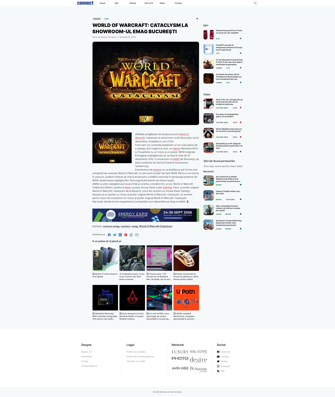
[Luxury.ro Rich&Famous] (180, 353)
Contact (178, 3)
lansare (157, 169)
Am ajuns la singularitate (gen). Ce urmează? (227, 115)
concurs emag (111, 226)
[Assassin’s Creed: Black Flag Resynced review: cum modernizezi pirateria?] (208, 224)
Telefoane (230, 199)
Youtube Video (222, 108)
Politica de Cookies (136, 351)
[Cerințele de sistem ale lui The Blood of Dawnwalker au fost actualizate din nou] (208, 78)
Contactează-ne (89, 366)
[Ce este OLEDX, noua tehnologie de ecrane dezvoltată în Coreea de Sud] (159, 298)
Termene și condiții (136, 361)
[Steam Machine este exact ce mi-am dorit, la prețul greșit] (208, 133)
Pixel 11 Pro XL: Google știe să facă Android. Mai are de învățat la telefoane (229, 101)
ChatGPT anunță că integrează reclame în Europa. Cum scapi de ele (229, 47)
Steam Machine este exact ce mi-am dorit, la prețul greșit (229, 130)
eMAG (176, 159)
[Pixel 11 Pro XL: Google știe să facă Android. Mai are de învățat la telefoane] (208, 103)
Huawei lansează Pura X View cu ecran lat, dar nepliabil (229, 31)
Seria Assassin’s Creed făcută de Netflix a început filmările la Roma (131, 316)
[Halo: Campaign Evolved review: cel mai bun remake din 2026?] (208, 210)
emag (135, 226)
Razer (128, 187)
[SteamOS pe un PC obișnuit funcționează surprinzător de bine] (208, 147)
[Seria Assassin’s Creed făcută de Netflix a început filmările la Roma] (132, 298)
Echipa (84, 361)
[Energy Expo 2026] (145, 221)
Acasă (102, 3)
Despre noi (86, 351)
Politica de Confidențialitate (140, 356)
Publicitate (86, 356)
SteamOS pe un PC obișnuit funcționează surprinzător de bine (229, 145)
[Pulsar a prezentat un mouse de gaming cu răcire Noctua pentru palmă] (186, 258)
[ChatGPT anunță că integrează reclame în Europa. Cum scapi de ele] (208, 49)
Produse (97, 19)
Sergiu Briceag (108, 37)
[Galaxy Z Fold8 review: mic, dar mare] (208, 195)
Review (133, 3)
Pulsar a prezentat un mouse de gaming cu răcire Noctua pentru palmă (186, 276)
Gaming (167, 187)
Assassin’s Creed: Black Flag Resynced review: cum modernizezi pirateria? (228, 222)
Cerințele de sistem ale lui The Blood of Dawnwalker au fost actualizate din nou (228, 76)
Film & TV (149, 3)
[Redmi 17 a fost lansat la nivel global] (105, 258)
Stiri (106, 19)
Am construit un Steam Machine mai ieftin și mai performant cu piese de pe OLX (227, 180)
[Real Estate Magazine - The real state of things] (198, 352)
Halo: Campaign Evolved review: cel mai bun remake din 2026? (228, 208)
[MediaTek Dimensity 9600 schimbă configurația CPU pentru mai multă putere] (105, 298)
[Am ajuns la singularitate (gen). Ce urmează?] (208, 118)
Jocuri (218, 214)
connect (125, 226)
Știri (116, 3)
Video (162, 3)
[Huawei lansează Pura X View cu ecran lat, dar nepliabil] (208, 34)
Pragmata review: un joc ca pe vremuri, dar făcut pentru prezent (131, 276)
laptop (176, 148)
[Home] (85, 2)
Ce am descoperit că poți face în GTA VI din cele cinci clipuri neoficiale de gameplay (229, 62)
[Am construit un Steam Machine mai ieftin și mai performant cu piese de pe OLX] (208, 180)
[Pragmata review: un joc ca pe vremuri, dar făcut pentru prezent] (132, 258)
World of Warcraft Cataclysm (155, 226)
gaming (219, 68)
